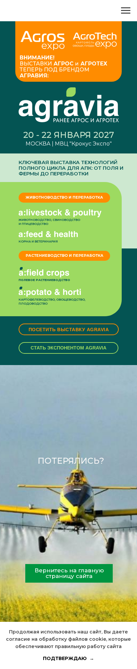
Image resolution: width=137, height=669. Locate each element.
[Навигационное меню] (125, 10)
